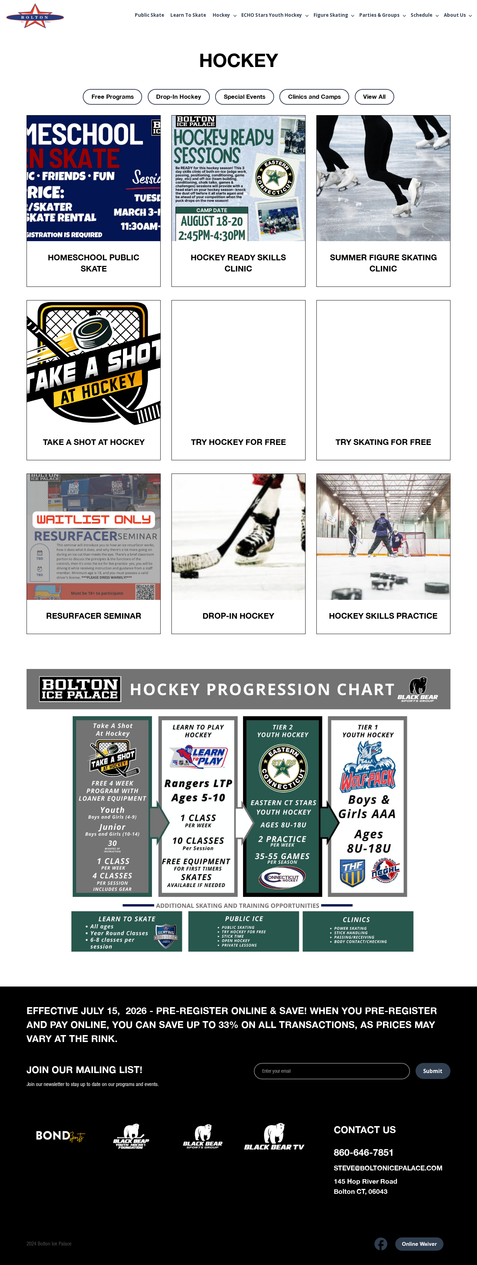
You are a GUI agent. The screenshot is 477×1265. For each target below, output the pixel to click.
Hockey (221, 15)
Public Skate (149, 15)
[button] (222, 16)
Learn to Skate (188, 15)
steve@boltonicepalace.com (388, 1168)
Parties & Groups (379, 15)
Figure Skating (331, 15)
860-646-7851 (364, 1152)
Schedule (421, 15)
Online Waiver (419, 1244)
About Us (455, 15)
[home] (48, 16)
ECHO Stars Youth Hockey (271, 15)
